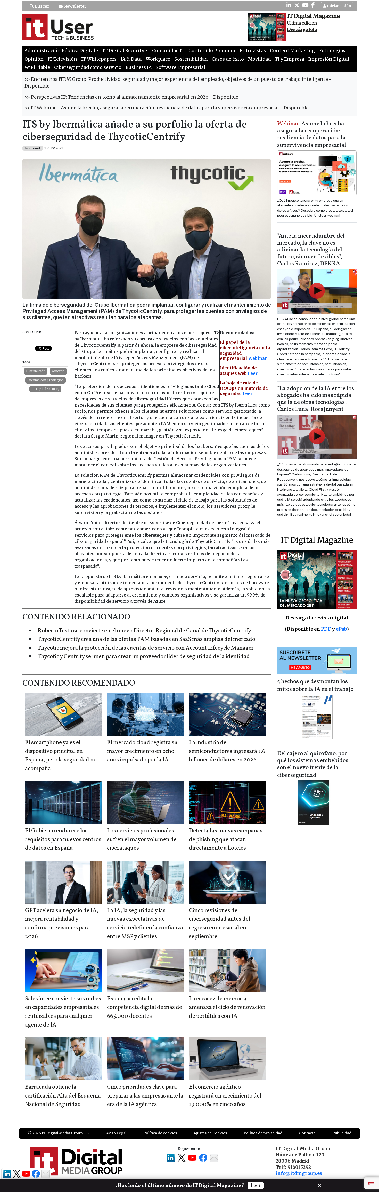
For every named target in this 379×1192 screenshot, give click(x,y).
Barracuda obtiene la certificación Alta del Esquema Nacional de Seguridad (63, 1096)
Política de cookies (160, 1133)
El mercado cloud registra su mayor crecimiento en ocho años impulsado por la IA (142, 751)
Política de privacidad (263, 1133)
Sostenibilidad (191, 59)
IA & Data (131, 59)
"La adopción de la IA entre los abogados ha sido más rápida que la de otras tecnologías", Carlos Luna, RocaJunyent (315, 399)
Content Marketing (292, 50)
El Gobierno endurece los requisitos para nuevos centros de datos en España (63, 839)
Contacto (307, 1133)
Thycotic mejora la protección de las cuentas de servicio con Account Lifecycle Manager (146, 648)
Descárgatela (302, 29)
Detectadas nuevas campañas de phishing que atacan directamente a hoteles (225, 839)
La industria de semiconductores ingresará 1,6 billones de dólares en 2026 (227, 751)
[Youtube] (305, 5)
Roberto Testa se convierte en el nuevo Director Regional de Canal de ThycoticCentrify (144, 631)
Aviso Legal (116, 1133)
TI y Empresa (289, 59)
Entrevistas (253, 50)
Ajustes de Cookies (210, 1133)
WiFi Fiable (37, 67)
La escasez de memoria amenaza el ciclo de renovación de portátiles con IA (227, 1007)
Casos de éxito (228, 59)
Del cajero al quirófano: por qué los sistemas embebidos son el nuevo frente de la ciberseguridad (312, 765)
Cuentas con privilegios (45, 380)
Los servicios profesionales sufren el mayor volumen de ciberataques (142, 839)
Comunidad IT (168, 50)
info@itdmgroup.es (299, 1173)
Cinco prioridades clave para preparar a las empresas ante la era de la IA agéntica (145, 1096)
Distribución (35, 371)
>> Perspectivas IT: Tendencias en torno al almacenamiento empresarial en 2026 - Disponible (131, 97)
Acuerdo (58, 371)
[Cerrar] (319, 1185)
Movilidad (259, 59)
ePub (341, 629)
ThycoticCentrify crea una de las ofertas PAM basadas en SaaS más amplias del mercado (146, 639)
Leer (253, 373)
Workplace (158, 59)
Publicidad (341, 1133)
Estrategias (332, 50)
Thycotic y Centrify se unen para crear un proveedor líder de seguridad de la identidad (144, 657)
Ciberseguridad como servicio (87, 67)
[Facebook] (313, 5)
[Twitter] (297, 5)
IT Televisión (62, 59)
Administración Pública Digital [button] (59, 50)
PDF (326, 629)
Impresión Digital (328, 59)
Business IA (139, 67)
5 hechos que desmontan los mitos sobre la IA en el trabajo (315, 686)
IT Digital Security (45, 389)
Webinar (257, 358)
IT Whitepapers (99, 59)
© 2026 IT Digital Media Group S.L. (58, 1133)
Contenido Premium (211, 50)
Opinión (34, 59)
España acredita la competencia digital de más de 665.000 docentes (144, 1007)
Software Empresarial (180, 67)
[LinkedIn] (288, 5)
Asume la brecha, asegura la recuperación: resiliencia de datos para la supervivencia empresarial (311, 135)
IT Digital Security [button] (123, 50)
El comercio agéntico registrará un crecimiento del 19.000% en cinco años (225, 1096)
